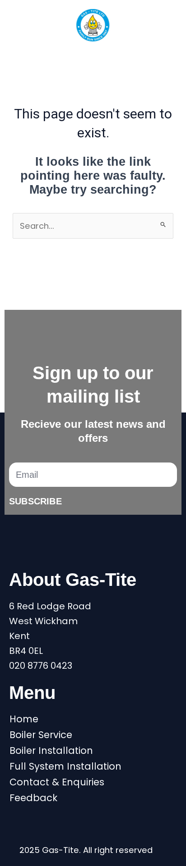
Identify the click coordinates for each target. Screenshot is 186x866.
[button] (93, 57)
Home (23, 719)
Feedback (33, 798)
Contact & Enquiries (56, 782)
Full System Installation (65, 766)
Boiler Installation (51, 750)
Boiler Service (40, 734)
